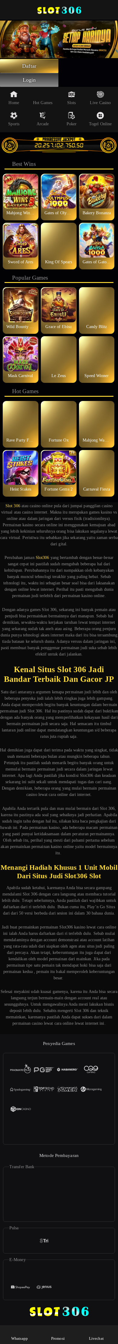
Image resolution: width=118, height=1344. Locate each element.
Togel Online (100, 124)
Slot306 (42, 557)
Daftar (29, 66)
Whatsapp (19, 1338)
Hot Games (42, 102)
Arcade (43, 124)
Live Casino (100, 102)
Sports (13, 124)
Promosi (58, 1338)
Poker (72, 124)
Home (13, 102)
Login (29, 80)
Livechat (96, 1338)
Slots (71, 102)
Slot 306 (12, 506)
